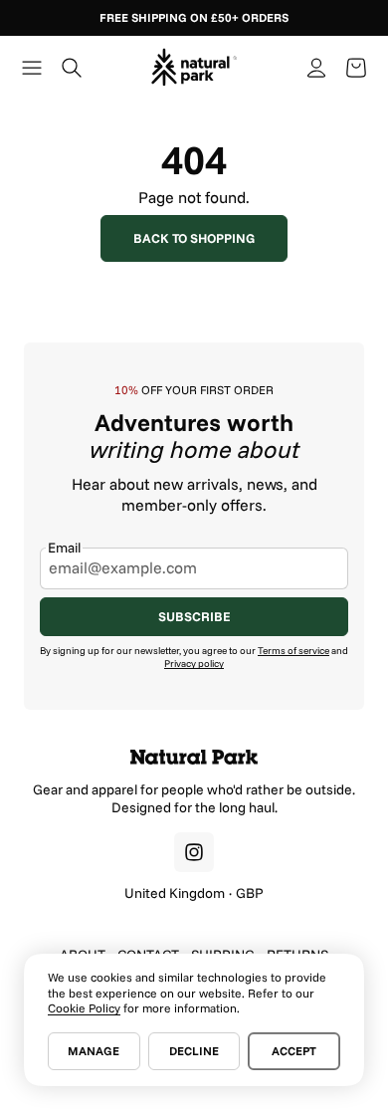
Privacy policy (194, 663)
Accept (294, 1050)
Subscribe (194, 616)
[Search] (72, 68)
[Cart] (356, 68)
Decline (194, 1050)
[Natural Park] (194, 757)
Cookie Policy (84, 1007)
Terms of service (293, 650)
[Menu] (32, 68)
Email (64, 548)
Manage (93, 1050)
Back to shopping (194, 238)
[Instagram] (194, 852)
